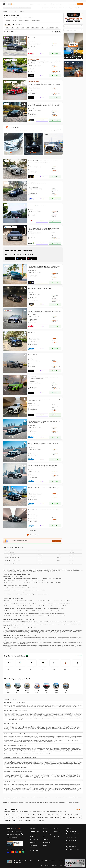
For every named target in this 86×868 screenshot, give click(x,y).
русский (56, 865)
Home (5, 11)
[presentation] (58, 130)
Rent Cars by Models (9, 24)
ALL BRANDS (77, 655)
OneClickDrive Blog (34, 831)
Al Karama (78, 814)
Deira (72, 814)
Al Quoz (27, 817)
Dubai (9, 11)
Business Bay (54, 814)
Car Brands (14, 11)
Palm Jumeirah (7, 820)
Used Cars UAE (33, 836)
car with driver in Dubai (54, 645)
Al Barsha (66, 814)
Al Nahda (40, 817)
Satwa (14, 820)
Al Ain (35, 820)
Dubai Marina (20, 814)
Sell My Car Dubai (34, 839)
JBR (79, 817)
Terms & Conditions (58, 834)
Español (65, 865)
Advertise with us (46, 842)
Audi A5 (19, 615)
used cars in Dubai (21, 642)
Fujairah (20, 820)
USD (59, 31)
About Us (45, 831)
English (41, 865)
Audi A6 (21, 605)
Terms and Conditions (28, 802)
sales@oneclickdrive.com (73, 849)
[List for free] (73, 68)
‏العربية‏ (45, 865)
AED (56, 31)
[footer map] (9, 861)
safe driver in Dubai (7, 646)
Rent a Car (32, 4)
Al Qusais (33, 817)
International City (46, 814)
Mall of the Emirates (29, 814)
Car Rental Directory (34, 848)
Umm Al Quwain (27, 820)
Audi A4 (11, 613)
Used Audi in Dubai (57, 646)
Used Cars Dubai (34, 834)
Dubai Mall (38, 814)
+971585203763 (72, 846)
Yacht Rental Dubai (34, 850)
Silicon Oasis (57, 817)
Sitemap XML (46, 839)
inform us (70, 796)
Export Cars (45, 4)
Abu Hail (64, 817)
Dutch (53, 865)
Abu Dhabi (7, 814)
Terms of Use (57, 836)
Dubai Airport (41, 820)
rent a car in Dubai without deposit (23, 645)
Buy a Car (38, 4)
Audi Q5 (11, 608)
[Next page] (38, 535)
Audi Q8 (25, 610)
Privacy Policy (36, 802)
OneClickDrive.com (36, 706)
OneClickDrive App (47, 834)
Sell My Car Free (73, 4)
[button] (74, 8)
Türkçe (61, 865)
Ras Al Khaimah (14, 817)
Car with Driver (33, 845)
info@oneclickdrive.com (73, 833)
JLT (60, 814)
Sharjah (13, 814)
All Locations (78, 809)
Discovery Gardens (48, 817)
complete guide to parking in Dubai (48, 727)
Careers (44, 836)
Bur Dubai (6, 817)
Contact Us (45, 845)
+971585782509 (72, 840)
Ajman (21, 817)
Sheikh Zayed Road (72, 817)
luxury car (67, 748)
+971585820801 (72, 831)
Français (48, 865)
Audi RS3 (21, 603)
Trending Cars (19, 24)
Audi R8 (11, 600)
